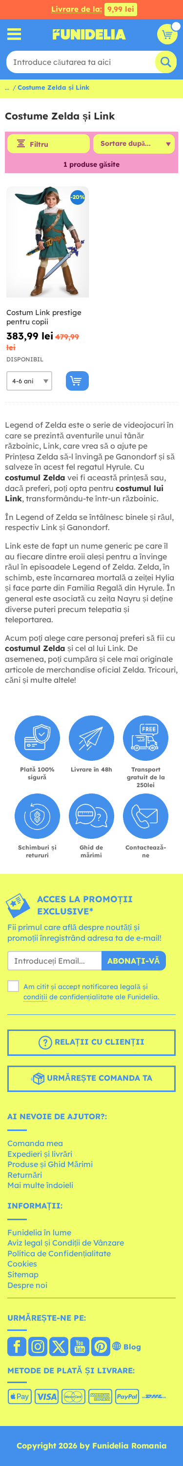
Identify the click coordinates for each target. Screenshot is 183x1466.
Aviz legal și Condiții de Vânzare (65, 1243)
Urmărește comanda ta (98, 1078)
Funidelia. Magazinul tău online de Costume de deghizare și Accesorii (89, 34)
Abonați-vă (133, 961)
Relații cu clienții (98, 1042)
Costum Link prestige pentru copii (43, 317)
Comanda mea (35, 1143)
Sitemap (23, 1274)
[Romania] (16, 1347)
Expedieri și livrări (39, 1154)
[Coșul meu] (167, 34)
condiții (35, 996)
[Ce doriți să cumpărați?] (14, 34)
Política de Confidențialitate (59, 1253)
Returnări (24, 1175)
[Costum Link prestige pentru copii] (47, 242)
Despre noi (27, 1285)
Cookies (22, 1263)
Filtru (39, 144)
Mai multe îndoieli (40, 1185)
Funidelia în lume (39, 1232)
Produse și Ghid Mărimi (50, 1164)
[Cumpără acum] (77, 381)
